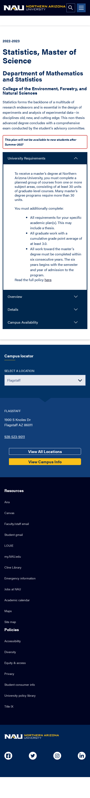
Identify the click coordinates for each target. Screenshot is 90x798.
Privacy (9, 673)
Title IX (8, 706)
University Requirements (26, 158)
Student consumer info (19, 684)
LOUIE (8, 545)
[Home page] (34, 7)
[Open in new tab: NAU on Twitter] (33, 756)
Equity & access (15, 662)
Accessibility (12, 641)
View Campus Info (45, 461)
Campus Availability (23, 322)
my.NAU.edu (12, 556)
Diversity (10, 652)
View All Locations (45, 451)
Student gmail (13, 534)
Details (13, 309)
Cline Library (12, 567)
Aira (7, 502)
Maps (8, 611)
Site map (10, 622)
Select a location (19, 371)
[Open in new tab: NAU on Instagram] (57, 756)
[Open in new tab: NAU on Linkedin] (82, 756)
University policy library (20, 695)
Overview (15, 296)
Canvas (9, 513)
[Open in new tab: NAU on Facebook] (8, 756)
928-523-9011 (14, 436)
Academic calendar (17, 600)
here (48, 279)
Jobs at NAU (12, 589)
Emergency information (20, 578)
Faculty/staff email (16, 523)
